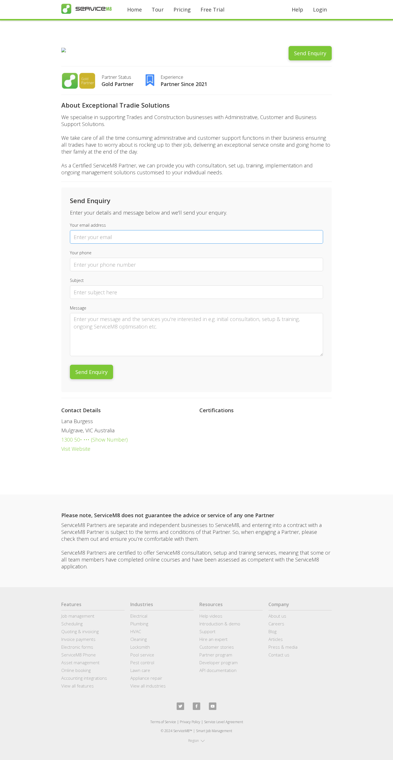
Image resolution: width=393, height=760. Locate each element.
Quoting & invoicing (80, 631)
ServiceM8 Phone (78, 655)
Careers (276, 624)
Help (297, 9)
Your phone (80, 252)
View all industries (148, 686)
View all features (77, 686)
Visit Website (75, 448)
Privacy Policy (190, 721)
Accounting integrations (84, 678)
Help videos (210, 616)
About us (277, 616)
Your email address (88, 225)
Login (320, 9)
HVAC (135, 631)
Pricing (182, 9)
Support (207, 631)
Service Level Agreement (223, 721)
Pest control (142, 662)
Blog (272, 631)
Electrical (138, 616)
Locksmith (140, 647)
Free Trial (212, 9)
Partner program (215, 655)
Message (78, 308)
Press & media (282, 647)
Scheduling (72, 624)
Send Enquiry (310, 53)
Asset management (80, 662)
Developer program (218, 662)
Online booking (76, 670)
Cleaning (138, 639)
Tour (158, 9)
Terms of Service (163, 721)
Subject (77, 280)
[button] (196, 740)
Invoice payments (78, 639)
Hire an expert (213, 639)
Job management (77, 616)
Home (134, 9)
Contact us (278, 655)
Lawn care (140, 670)
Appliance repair (146, 678)
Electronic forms (77, 647)
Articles (275, 639)
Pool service (142, 655)
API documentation (217, 670)
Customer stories (216, 647)
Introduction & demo (219, 624)
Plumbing (139, 624)
